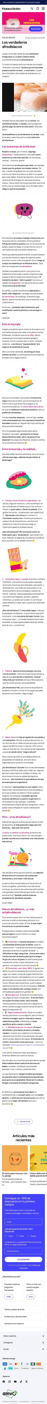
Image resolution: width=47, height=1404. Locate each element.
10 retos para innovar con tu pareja (14, 1174)
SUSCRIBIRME (23, 1259)
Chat (31, 1297)
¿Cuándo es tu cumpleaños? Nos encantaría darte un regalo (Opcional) (23, 1243)
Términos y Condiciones (10, 1401)
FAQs (9, 1297)
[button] (43, 8)
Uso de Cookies (24, 1401)
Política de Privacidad (37, 1401)
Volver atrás (25, 1121)
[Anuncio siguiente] (45, 2)
